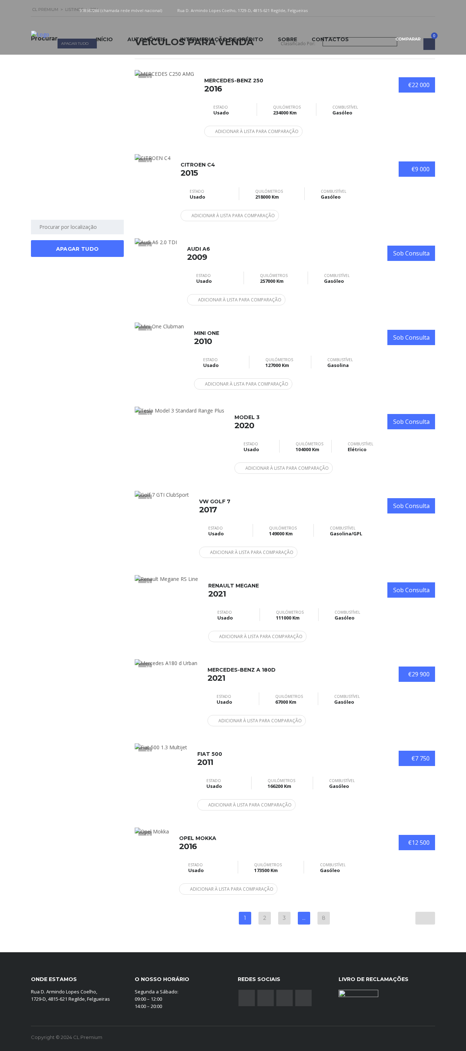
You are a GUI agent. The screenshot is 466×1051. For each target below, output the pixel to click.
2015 (198, 169)
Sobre (287, 39)
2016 (233, 85)
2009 (198, 254)
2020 (247, 422)
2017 (214, 506)
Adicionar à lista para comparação (257, 131)
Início (104, 39)
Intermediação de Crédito (221, 39)
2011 (209, 759)
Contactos (330, 39)
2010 (206, 338)
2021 (233, 590)
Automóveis (146, 39)
